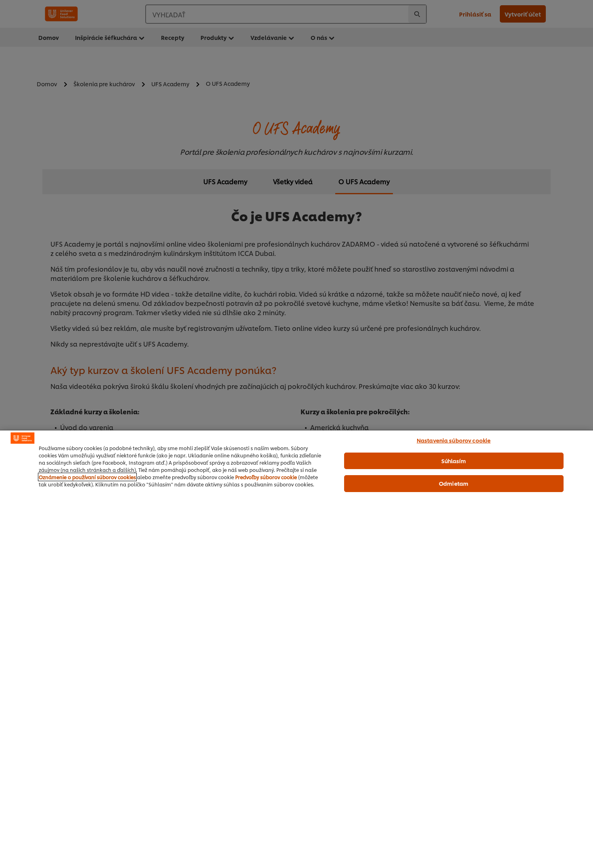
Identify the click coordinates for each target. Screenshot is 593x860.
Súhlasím (453, 460)
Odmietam (453, 483)
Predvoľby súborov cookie (266, 477)
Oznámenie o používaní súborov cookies (87, 477)
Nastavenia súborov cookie (454, 440)
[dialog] (296, 645)
